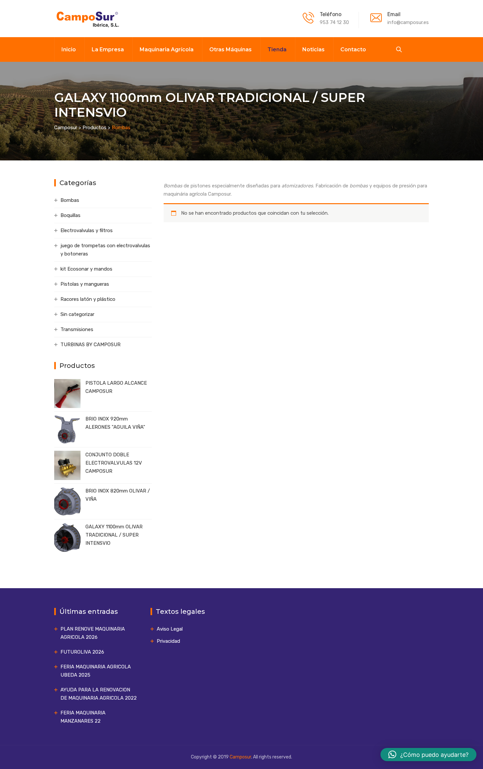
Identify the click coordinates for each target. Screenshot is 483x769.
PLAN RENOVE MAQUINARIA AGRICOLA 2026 (92, 633)
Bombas (69, 200)
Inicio (68, 49)
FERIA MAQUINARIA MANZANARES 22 (82, 717)
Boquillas (70, 215)
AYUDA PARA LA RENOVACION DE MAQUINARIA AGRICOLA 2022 (98, 694)
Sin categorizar (77, 314)
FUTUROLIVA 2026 (82, 652)
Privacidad (168, 641)
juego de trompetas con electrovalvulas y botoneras (105, 250)
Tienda (277, 49)
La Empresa (108, 49)
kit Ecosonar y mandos (86, 269)
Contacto (353, 49)
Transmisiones (76, 329)
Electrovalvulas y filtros (86, 230)
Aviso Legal (170, 629)
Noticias (313, 49)
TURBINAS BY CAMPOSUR (90, 345)
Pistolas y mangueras (84, 284)
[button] (428, 754)
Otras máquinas (230, 49)
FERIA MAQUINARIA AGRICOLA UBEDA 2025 (95, 671)
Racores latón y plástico (87, 299)
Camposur (240, 757)
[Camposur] (87, 18)
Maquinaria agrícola (167, 49)
